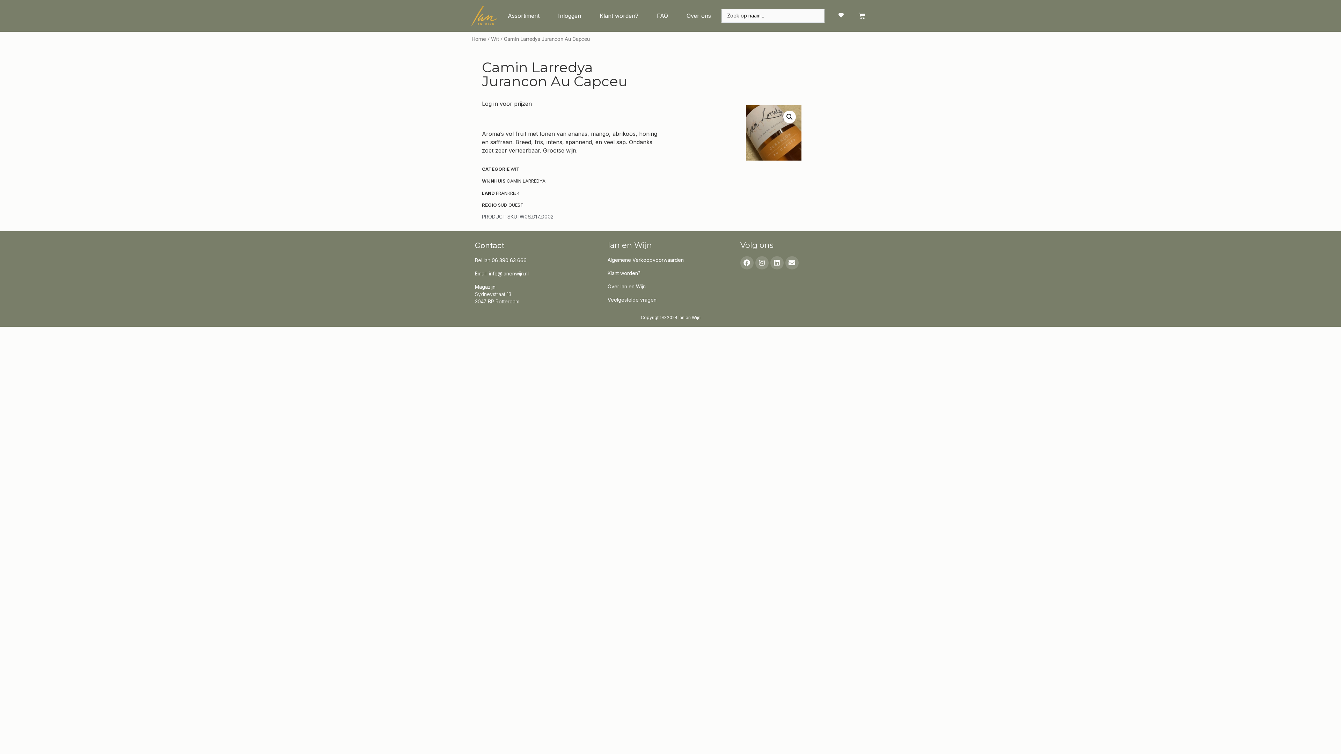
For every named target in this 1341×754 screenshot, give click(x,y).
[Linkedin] (777, 262)
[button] (789, 117)
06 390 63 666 (509, 260)
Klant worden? (619, 15)
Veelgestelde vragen (632, 300)
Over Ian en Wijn (627, 286)
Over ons (699, 15)
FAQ (662, 15)
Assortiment (524, 15)
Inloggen (569, 15)
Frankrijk (507, 193)
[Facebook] (747, 262)
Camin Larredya (526, 181)
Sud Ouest (510, 205)
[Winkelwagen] (862, 16)
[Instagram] (762, 262)
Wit (495, 39)
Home (478, 39)
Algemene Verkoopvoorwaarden (646, 260)
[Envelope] (792, 262)
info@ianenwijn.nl (509, 273)
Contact (489, 245)
